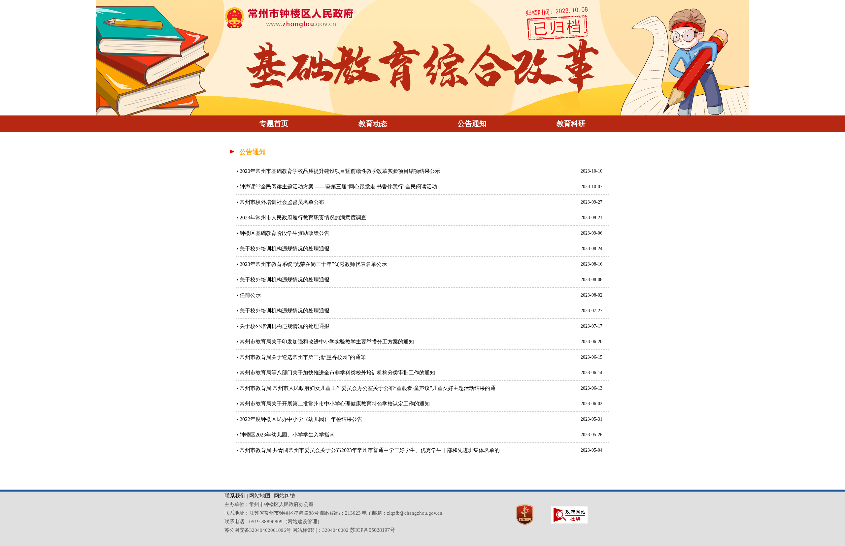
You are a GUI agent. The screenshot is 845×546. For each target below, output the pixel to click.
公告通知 (472, 123)
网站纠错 (284, 495)
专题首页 (273, 123)
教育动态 (373, 123)
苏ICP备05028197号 (372, 530)
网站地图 (259, 495)
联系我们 (235, 495)
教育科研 (571, 123)
